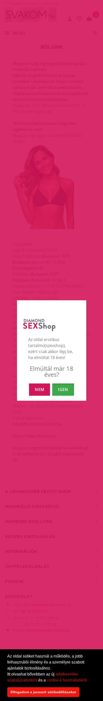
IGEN (63, 389)
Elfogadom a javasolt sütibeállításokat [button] (43, 692)
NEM (39, 389)
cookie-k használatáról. (67, 680)
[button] (89, 680)
